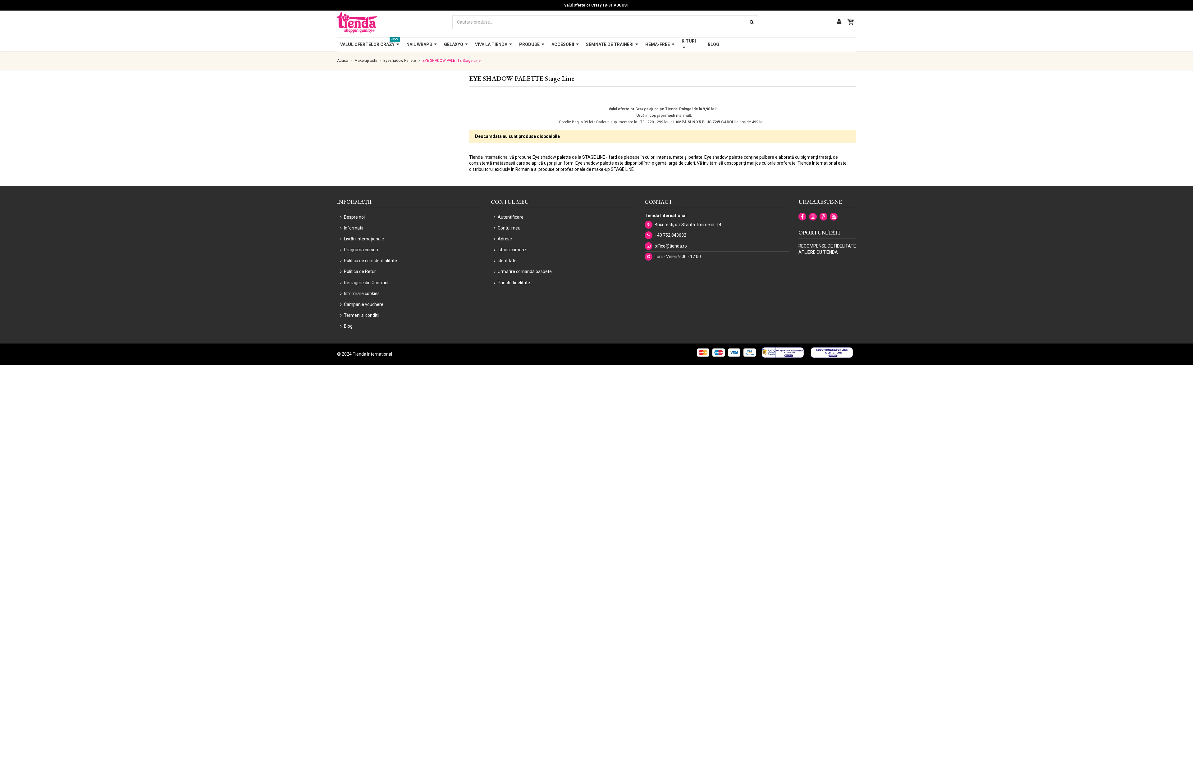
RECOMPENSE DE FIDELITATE (827, 246)
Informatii (353, 227)
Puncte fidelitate (514, 282)
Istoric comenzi (513, 249)
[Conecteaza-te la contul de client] (839, 22)
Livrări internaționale (364, 238)
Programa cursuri (361, 249)
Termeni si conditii (361, 315)
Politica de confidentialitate (370, 260)
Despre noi (354, 217)
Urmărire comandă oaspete (525, 271)
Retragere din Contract (366, 282)
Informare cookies (362, 293)
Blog (348, 326)
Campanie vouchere (363, 304)
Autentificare (510, 217)
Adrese (505, 238)
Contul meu (509, 227)
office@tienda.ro (671, 246)
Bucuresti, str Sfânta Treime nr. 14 (688, 224)
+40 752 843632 (670, 235)
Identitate (507, 260)
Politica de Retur (360, 271)
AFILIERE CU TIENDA (818, 252)
